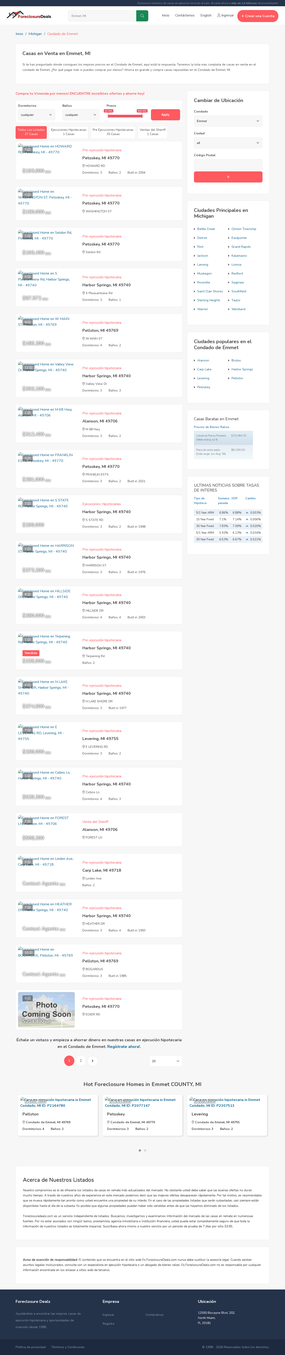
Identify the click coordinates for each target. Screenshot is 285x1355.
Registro (108, 1324)
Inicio (165, 15)
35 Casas (113, 132)
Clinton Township (244, 229)
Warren (202, 309)
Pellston (237, 378)
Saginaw (238, 282)
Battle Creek (206, 229)
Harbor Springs (242, 369)
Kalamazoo (239, 256)
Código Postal (205, 155)
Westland (238, 309)
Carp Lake (204, 369)
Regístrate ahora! (123, 1046)
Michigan (35, 33)
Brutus (236, 360)
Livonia (236, 264)
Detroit (202, 238)
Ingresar (227, 15)
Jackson (202, 256)
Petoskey (203, 387)
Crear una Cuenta (260, 16)
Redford (237, 273)
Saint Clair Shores (210, 291)
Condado (201, 111)
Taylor (236, 300)
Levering (203, 378)
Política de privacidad (31, 1347)
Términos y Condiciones (68, 1347)
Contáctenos (185, 15)
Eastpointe (239, 238)
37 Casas (31, 132)
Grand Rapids (241, 247)
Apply (165, 114)
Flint (200, 247)
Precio (111, 106)
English (206, 15)
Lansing (202, 264)
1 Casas (68, 132)
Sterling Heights (208, 300)
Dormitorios (27, 106)
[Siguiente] (92, 1061)
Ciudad (199, 133)
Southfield (239, 291)
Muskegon (204, 273)
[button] (139, 1150)
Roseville (203, 282)
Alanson (203, 360)
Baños (67, 106)
